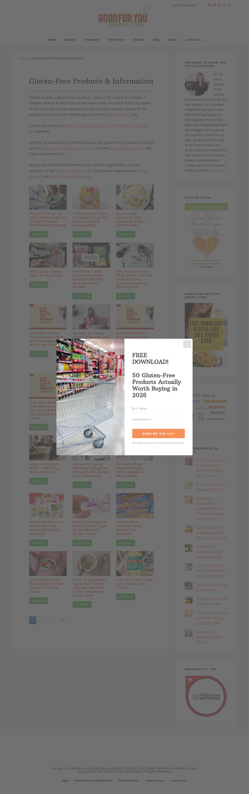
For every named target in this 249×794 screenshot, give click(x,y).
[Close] (187, 344)
